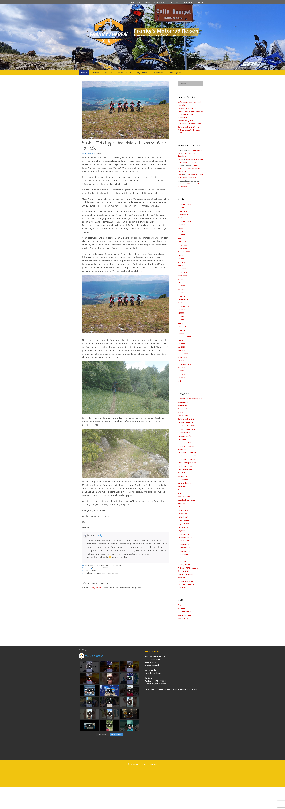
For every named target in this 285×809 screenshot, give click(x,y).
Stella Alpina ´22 (184, 517)
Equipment (182, 439)
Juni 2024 (181, 231)
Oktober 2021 (183, 303)
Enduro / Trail (122, 72)
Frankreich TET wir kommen (188, 108)
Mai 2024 (181, 235)
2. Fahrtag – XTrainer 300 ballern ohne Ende (102, 573)
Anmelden (181, 608)
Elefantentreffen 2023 (186, 422)
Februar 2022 (183, 292)
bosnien (88, 568)
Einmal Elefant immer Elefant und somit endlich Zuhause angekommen (190, 114)
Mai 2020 (181, 347)
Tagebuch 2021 (184, 524)
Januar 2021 (182, 330)
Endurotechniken (184, 432)
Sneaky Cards (183, 510)
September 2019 (184, 364)
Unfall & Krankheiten (185, 574)
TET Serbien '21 (184, 551)
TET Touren (182, 558)
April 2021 (181, 323)
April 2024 (181, 238)
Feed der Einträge (185, 612)
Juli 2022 (181, 282)
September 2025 (184, 204)
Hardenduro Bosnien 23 (187, 459)
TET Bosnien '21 (184, 534)
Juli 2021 (181, 313)
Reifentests (182, 486)
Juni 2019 (181, 374)
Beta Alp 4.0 (182, 409)
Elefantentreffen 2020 (186, 419)
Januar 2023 (182, 275)
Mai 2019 (181, 377)
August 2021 (182, 309)
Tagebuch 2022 (184, 527)
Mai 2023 (181, 262)
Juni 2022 (181, 286)
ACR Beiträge (183, 402)
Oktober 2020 (183, 333)
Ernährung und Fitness (186, 443)
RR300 (105, 568)
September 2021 (184, 306)
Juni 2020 (181, 343)
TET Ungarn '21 (184, 561)
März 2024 (182, 242)
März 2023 (182, 269)
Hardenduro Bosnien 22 (187, 456)
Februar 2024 (183, 245)
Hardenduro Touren (113, 565)
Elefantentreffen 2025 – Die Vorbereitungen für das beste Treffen (189, 130)
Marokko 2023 (183, 476)
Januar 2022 (182, 296)
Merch (84, 72)
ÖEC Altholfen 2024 (185, 479)
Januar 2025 (182, 211)
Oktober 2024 (183, 218)
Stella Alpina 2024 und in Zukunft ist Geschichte (190, 153)
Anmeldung (174, 2)
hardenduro (97, 568)
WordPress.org (183, 618)
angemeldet (97, 587)
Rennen (180, 493)
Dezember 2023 (184, 252)
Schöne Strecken (184, 507)
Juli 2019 (181, 371)
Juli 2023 (181, 255)
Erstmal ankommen (93, 570)
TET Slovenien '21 (184, 554)
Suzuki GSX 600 (183, 520)
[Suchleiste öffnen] (195, 72)
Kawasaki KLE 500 (185, 469)
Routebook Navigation (186, 500)
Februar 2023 (183, 272)
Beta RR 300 (182, 412)
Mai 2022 (181, 289)
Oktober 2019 (183, 360)
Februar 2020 (183, 354)
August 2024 (182, 224)
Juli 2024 (181, 228)
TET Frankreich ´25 (185, 537)
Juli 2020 (181, 340)
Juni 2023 (181, 258)
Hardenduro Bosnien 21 (94, 565)
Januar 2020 (182, 357)
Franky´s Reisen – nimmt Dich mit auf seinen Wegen (148, 2)
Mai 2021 (181, 320)
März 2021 (182, 326)
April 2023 (181, 265)
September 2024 (184, 221)
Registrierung (188, 2)
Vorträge (95, 72)
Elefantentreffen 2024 (186, 426)
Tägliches (181, 530)
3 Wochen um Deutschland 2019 (190, 398)
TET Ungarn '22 (184, 564)
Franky (98, 535)
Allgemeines (182, 405)
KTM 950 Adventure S (186, 473)
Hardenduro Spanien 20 (187, 463)
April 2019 (181, 381)
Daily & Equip (141, 72)
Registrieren (182, 605)
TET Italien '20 (183, 541)
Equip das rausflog (185, 436)
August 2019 (182, 367)
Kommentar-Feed (184, 615)
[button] (202, 72)
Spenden (201, 2)
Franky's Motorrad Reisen (166, 30)
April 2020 (181, 350)
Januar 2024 (182, 248)
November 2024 (184, 214)
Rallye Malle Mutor (185, 483)
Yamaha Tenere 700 (185, 581)
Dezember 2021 (184, 299)
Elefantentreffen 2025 (186, 429)
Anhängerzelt (175, 72)
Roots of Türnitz (184, 496)
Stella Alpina (182, 513)
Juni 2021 (181, 316)
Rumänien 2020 (184, 503)
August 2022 (182, 279)
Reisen (107, 72)
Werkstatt (158, 72)
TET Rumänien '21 (185, 544)
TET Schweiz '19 (184, 547)
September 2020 (184, 337)
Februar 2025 (183, 208)
